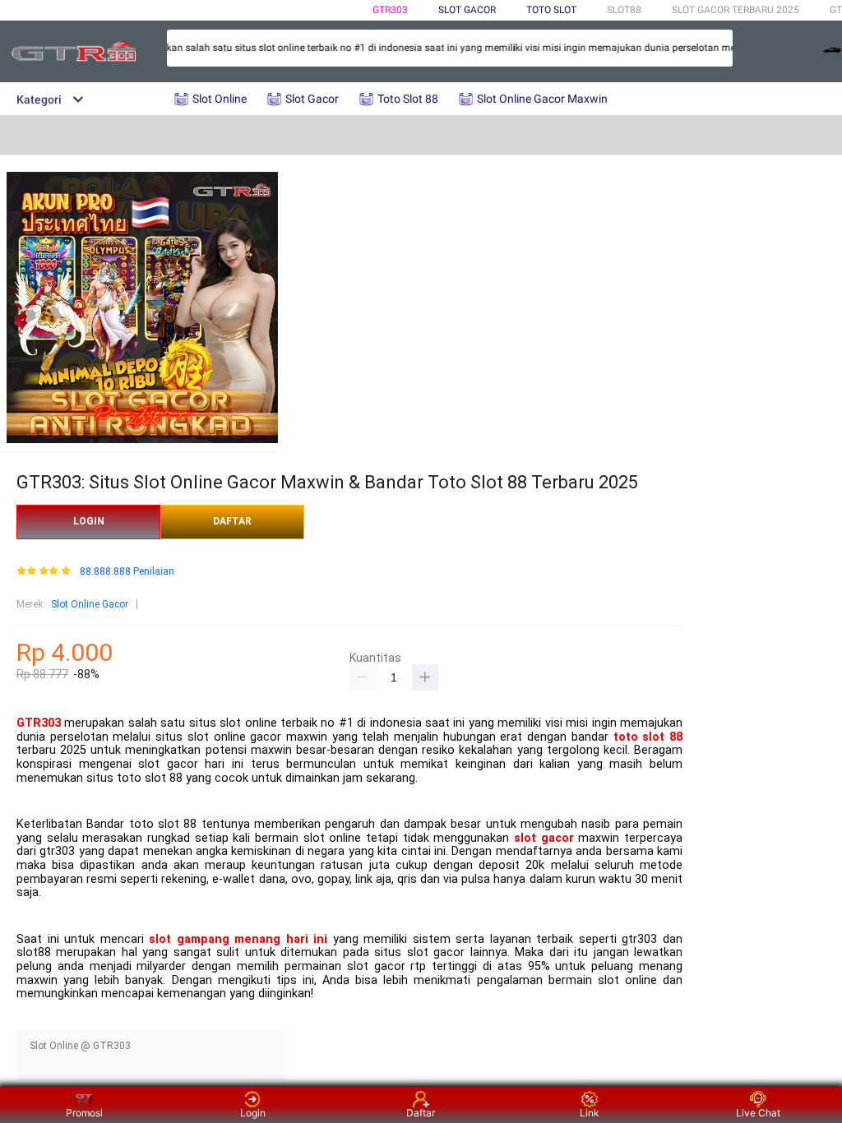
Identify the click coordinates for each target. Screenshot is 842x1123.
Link (589, 1113)
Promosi (84, 1113)
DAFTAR (232, 521)
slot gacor (544, 838)
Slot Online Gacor (89, 604)
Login (253, 1113)
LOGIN (88, 521)
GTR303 (390, 10)
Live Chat (758, 1113)
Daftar (420, 1113)
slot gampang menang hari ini (238, 939)
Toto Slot (551, 10)
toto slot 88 (647, 737)
